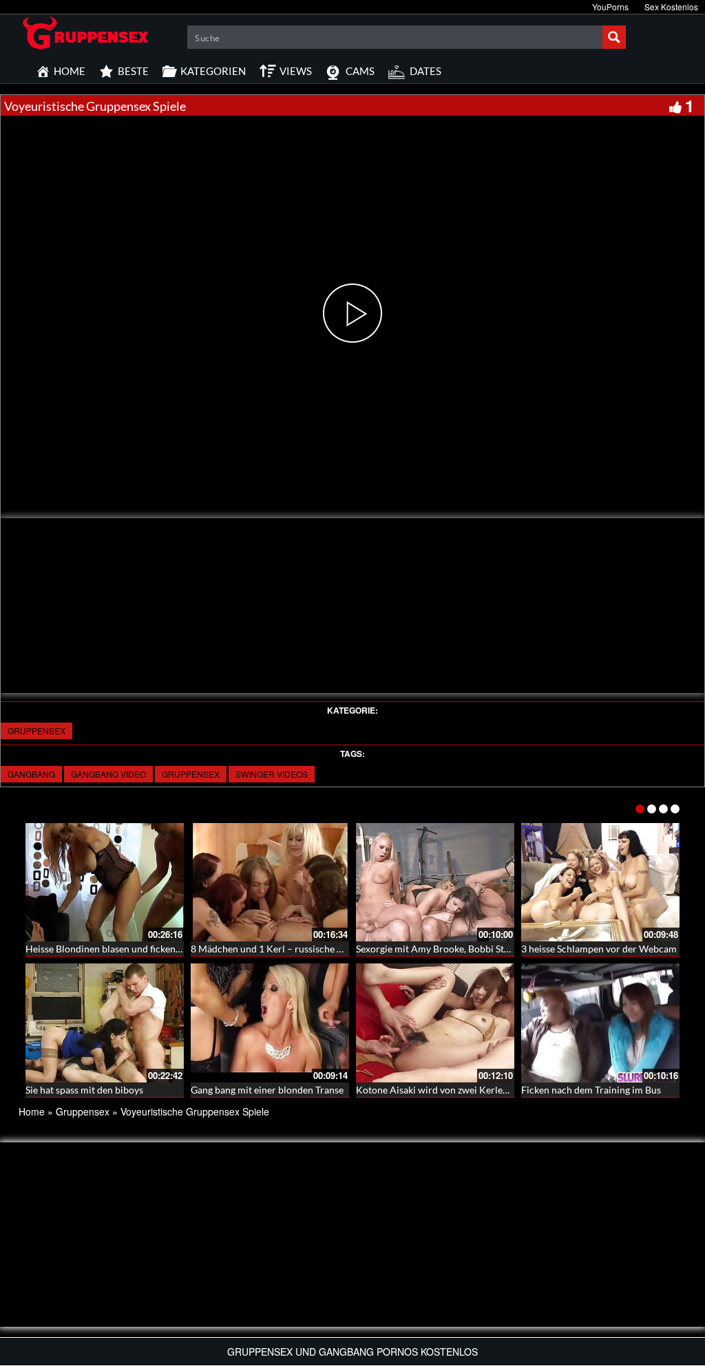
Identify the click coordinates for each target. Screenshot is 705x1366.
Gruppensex (36, 730)
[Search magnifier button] (614, 37)
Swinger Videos (271, 774)
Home (32, 1111)
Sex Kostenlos (671, 6)
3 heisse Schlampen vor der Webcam (599, 948)
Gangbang (31, 774)
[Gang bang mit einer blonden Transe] (270, 1022)
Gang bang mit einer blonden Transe (267, 1090)
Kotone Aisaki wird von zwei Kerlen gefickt (447, 1090)
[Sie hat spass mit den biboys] (104, 1022)
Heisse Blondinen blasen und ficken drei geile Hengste (139, 948)
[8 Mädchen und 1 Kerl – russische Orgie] (270, 882)
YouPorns (610, 6)
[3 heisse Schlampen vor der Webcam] (600, 882)
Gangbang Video (108, 774)
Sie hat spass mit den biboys (84, 1090)
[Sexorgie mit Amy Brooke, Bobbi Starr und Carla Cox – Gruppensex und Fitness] (435, 882)
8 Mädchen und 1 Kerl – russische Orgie (276, 948)
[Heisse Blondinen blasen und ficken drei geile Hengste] (104, 882)
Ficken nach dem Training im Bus (591, 1090)
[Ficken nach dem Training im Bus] (600, 1022)
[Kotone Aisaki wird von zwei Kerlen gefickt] (435, 1022)
